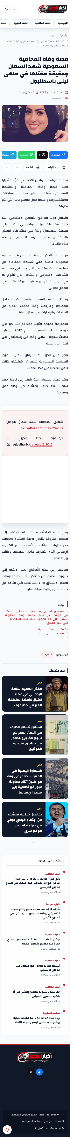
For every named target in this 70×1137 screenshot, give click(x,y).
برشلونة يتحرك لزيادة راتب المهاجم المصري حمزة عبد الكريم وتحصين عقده (33, 942)
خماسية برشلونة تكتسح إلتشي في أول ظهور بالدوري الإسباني (35, 994)
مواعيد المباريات (51, 1013)
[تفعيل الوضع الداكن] (6, 9)
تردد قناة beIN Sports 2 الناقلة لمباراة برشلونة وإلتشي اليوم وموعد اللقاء (36, 1020)
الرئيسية (63, 23)
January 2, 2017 (41, 444)
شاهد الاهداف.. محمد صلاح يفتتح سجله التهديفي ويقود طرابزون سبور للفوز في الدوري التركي (35, 913)
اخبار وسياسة (53, 904)
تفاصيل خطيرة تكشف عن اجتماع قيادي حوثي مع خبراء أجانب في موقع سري (24, 822)
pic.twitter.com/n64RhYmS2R (41, 428)
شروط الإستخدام (55, 1128)
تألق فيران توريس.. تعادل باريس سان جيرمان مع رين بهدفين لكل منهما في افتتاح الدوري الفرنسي (33, 883)
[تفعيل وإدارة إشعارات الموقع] (7, 1129)
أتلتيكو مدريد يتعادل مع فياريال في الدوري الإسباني (38, 968)
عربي (53, 35)
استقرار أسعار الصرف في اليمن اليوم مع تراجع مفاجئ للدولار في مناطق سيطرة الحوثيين (26, 738)
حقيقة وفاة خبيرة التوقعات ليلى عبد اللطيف (53, 633)
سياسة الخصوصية (31, 1121)
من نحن (48, 1121)
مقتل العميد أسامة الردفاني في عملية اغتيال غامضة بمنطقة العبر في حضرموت (25, 697)
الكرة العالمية (43, 23)
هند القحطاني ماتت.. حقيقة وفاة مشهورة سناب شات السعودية (20, 615)
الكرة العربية (20, 23)
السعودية (47, 654)
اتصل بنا (39, 1128)
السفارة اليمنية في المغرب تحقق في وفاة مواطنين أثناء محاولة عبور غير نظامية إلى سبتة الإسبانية (24, 781)
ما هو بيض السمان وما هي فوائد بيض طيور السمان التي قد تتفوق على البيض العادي (53, 617)
